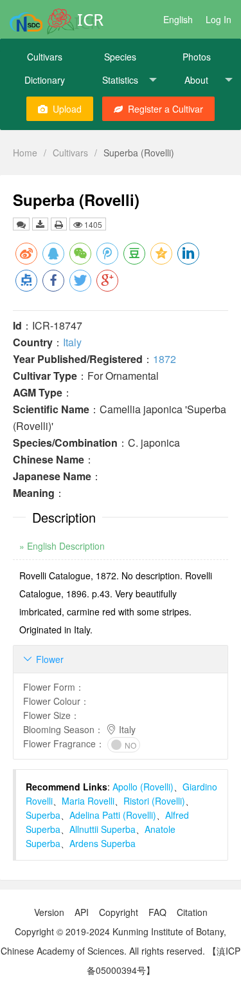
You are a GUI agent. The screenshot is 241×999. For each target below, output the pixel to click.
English (178, 19)
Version (49, 912)
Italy (72, 342)
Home (25, 152)
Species (120, 56)
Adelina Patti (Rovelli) (112, 814)
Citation (192, 912)
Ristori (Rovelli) (154, 800)
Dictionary (44, 79)
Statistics (120, 79)
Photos (197, 56)
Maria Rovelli (88, 800)
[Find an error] (21, 224)
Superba (43, 814)
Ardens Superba (102, 843)
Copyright (118, 912)
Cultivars (44, 56)
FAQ (157, 912)
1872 (164, 358)
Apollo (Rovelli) (143, 786)
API (82, 912)
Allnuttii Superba (102, 829)
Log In (218, 19)
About (196, 79)
